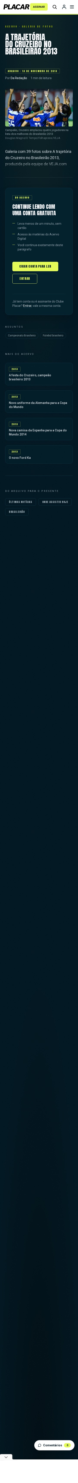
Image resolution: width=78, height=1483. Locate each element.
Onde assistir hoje (55, 502)
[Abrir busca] (54, 7)
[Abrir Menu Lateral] (72, 6)
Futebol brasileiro (53, 335)
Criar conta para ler (35, 266)
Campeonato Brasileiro (22, 335)
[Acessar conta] (64, 6)
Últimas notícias (20, 502)
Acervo (11, 26)
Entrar (25, 278)
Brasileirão (17, 512)
